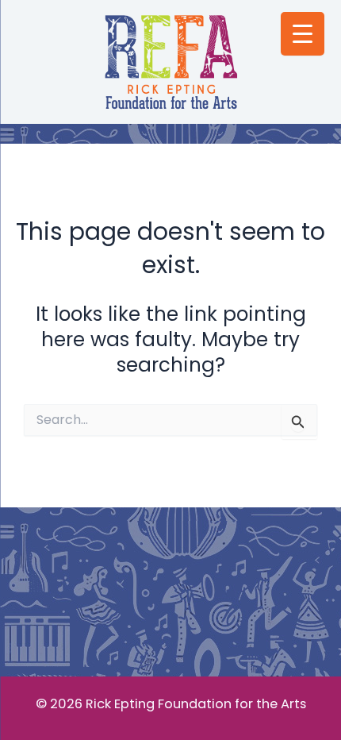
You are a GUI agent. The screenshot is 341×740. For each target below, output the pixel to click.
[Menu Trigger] (302, 34)
